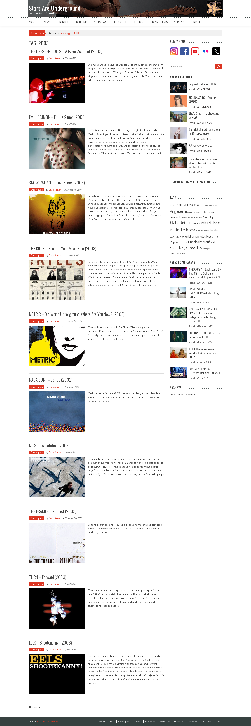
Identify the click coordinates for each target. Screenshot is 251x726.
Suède (213, 249)
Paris (193, 236)
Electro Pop (208, 217)
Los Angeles (174, 236)
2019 (197, 205)
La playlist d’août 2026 (202, 84)
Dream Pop (197, 217)
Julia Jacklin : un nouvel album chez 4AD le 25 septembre (203, 163)
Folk (189, 223)
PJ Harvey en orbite (200, 145)
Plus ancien (35, 707)
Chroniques (63, 22)
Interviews (100, 22)
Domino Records (187, 217)
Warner (182, 253)
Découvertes (120, 22)
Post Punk (179, 242)
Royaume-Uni (191, 247)
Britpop (204, 212)
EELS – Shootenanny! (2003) (50, 642)
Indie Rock (185, 229)
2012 (175, 205)
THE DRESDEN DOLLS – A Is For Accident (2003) (65, 51)
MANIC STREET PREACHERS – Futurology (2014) (204, 293)
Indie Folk (206, 223)
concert (175, 217)
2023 (215, 205)
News (47, 22)
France (196, 223)
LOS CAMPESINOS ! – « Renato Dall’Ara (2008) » (204, 371)
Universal (174, 253)
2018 (192, 205)
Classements (160, 22)
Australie (191, 211)
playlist (215, 236)
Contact (195, 22)
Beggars (198, 212)
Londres (215, 230)
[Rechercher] (218, 66)
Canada (211, 211)
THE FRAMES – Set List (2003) (52, 511)
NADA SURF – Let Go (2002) (50, 379)
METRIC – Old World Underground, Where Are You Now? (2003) (76, 314)
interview (199, 230)
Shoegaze (206, 248)
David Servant (55, 58)
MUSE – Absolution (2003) (49, 445)
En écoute (140, 22)
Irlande (206, 230)
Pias (209, 236)
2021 (206, 205)
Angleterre (178, 211)
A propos (179, 22)
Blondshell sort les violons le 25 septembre (205, 131)
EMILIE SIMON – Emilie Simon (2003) (57, 117)
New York (185, 236)
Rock (187, 242)
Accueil (33, 22)
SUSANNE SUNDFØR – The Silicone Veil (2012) (204, 335)
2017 (187, 205)
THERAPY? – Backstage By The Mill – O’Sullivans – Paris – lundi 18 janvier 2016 (205, 273)
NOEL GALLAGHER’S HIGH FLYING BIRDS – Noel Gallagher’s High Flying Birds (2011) (203, 315)
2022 (210, 205)
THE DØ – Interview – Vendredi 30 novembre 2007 (203, 353)
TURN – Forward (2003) (47, 577)
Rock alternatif (200, 241)
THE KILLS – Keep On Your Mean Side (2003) (62, 248)
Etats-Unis (178, 222)
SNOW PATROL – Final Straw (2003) (57, 182)
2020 (202, 205)
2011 (171, 205)
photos (201, 236)
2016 (180, 205)
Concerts (81, 22)
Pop (172, 242)
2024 (219, 205)
